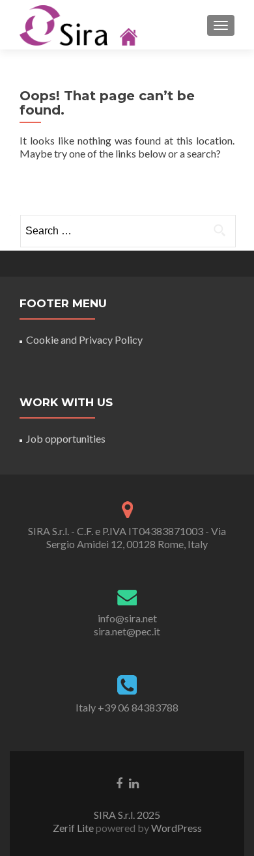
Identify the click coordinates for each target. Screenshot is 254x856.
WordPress (175, 827)
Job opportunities (66, 438)
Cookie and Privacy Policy (84, 339)
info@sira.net (127, 618)
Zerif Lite (74, 827)
